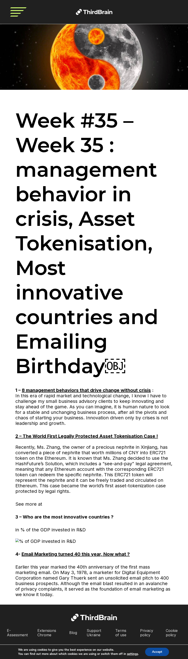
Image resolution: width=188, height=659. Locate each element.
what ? (122, 554)
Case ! (151, 436)
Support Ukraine (94, 632)
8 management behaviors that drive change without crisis (86, 390)
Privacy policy (146, 632)
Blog (73, 632)
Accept (157, 652)
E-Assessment (17, 632)
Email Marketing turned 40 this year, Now (68, 554)
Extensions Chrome (46, 632)
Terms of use (120, 632)
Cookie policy (172, 632)
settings (132, 654)
